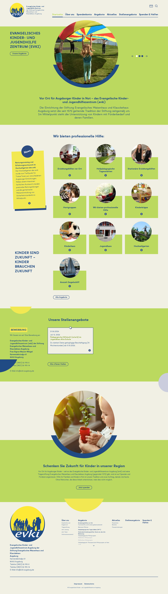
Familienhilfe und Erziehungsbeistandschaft (90, 525)
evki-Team (65, 532)
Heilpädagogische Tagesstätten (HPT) (89, 529)
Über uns (69, 14)
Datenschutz (89, 584)
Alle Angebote (61, 297)
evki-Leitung (65, 529)
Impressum (78, 584)
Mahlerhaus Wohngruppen (85, 537)
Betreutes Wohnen (83, 527)
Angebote (99, 14)
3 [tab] (142, 56)
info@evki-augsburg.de (25, 371)
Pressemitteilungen (117, 527)
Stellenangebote (128, 14)
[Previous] (10, 136)
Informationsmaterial (67, 534)
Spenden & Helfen (148, 14)
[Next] (10, 223)
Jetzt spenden (84, 487)
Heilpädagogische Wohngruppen (87, 536)
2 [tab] (139, 56)
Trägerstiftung (65, 527)
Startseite (57, 14)
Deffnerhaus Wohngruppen (85, 540)
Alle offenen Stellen (58, 364)
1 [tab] (137, 56)
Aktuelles (112, 14)
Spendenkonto (84, 14)
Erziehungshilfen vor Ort (85, 523)
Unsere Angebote (19, 53)
